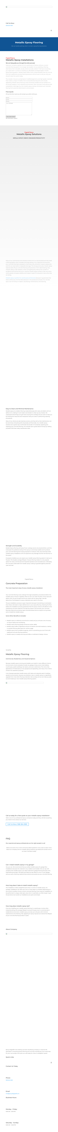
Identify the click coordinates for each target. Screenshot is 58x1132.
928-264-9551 (9, 25)
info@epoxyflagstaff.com (12, 1093)
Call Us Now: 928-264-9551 (17, 824)
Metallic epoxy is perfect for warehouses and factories (21, 278)
